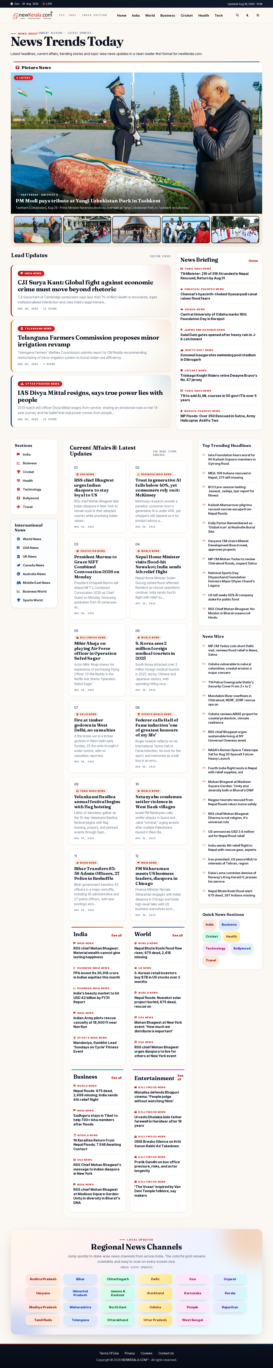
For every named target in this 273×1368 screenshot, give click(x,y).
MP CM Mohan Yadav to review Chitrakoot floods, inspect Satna (232, 561)
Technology (32, 489)
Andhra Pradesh (43, 1279)
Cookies (146, 1353)
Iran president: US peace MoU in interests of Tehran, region (232, 861)
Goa (192, 1279)
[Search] (237, 15)
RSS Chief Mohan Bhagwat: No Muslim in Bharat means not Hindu (231, 613)
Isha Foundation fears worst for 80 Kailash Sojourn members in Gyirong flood (232, 459)
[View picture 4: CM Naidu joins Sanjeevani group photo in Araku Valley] (186, 229)
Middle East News (36, 583)
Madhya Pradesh (43, 1307)
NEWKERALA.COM (134, 1360)
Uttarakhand (117, 1320)
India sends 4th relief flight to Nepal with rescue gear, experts (232, 847)
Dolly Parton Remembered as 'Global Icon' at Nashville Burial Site (231, 527)
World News (32, 539)
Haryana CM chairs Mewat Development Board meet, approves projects (228, 545)
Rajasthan (230, 1307)
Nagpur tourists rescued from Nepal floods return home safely (232, 802)
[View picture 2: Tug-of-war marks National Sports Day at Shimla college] (87, 229)
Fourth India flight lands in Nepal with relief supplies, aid (232, 770)
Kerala (230, 1293)
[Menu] (257, 15)
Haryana (43, 1293)
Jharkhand (155, 1293)
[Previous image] (18, 143)
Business (167, 15)
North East (117, 1307)
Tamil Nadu (43, 1320)
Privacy (130, 1353)
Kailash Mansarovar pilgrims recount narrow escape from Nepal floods (230, 509)
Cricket (187, 15)
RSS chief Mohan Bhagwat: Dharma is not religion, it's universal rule (228, 818)
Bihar (80, 1279)
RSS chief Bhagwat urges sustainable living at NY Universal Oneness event (227, 736)
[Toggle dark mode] (247, 15)
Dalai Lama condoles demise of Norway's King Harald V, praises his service (232, 877)
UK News (29, 556)
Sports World (33, 600)
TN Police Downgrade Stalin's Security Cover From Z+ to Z (231, 684)
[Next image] (254, 143)
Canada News (33, 565)
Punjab (192, 1307)
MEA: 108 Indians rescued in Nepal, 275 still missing (229, 475)
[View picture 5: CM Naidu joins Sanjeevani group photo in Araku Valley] (235, 229)
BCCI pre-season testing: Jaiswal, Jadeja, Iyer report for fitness (231, 491)
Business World (34, 591)
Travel (28, 507)
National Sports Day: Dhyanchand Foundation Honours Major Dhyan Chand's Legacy (231, 579)
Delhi (155, 1279)
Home (121, 15)
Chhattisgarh (118, 1279)
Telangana (80, 1320)
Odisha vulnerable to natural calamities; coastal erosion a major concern (230, 668)
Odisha (155, 1307)
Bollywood (31, 498)
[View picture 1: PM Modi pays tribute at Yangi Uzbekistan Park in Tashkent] (38, 229)
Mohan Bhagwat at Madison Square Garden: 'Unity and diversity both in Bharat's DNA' (231, 786)
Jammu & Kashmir (117, 1293)
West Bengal (192, 1320)
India (136, 15)
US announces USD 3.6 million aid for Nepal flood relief (231, 834)
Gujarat (230, 1279)
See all (116, 935)
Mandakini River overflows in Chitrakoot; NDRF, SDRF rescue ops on (231, 700)
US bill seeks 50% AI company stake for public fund (230, 597)
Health (203, 15)
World (150, 15)
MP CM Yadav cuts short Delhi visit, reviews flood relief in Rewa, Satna (233, 650)
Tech (219, 15)
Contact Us (166, 1353)
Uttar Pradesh (155, 1320)
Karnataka (192, 1293)
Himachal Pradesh (80, 1293)
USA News (31, 548)
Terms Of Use (109, 1353)
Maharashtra (80, 1307)
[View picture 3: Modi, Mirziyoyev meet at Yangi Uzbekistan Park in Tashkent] (136, 229)
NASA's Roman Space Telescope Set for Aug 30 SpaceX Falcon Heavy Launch (233, 754)
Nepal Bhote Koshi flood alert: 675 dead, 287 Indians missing (231, 893)
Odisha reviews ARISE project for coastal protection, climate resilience (233, 718)
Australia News (34, 574)
